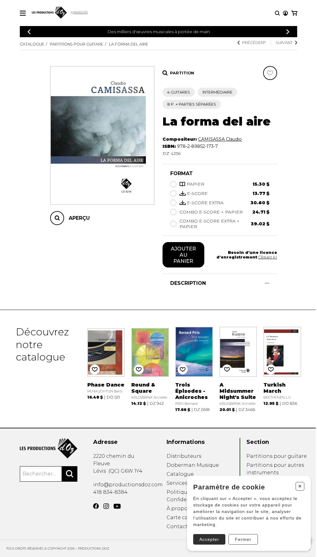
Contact (177, 526)
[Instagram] (106, 506)
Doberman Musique (193, 465)
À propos (178, 508)
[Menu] (23, 13)
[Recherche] (277, 13)
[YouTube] (117, 506)
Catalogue (32, 44)
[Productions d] (48, 448)
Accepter (209, 539)
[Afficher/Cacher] (267, 283)
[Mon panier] (294, 13)
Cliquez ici (267, 257)
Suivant (284, 42)
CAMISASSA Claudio (220, 139)
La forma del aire (128, 44)
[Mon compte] (285, 13)
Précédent (254, 42)
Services (177, 483)
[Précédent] (29, 32)
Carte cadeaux (185, 517)
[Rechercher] (69, 474)
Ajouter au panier (183, 254)
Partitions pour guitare (76, 44)
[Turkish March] (282, 369)
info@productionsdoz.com (128, 485)
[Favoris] (270, 73)
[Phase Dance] (106, 369)
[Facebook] (96, 506)
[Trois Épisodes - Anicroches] (194, 369)
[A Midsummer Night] (238, 369)
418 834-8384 (110, 492)
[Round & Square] (150, 369)
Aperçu (79, 218)
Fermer (243, 539)
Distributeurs (184, 456)
